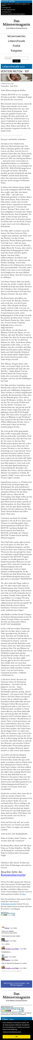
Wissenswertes (16, 36)
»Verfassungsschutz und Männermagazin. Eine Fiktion (15, 4)
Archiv (22, 66)
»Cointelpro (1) (6, 12)
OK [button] (17, 1036)
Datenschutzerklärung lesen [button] (12, 1032)
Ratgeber (16, 50)
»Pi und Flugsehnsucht (8, 9)
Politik (16, 46)
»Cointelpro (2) (6, 7)
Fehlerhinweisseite (8, 904)
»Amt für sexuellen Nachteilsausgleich (13, 14)
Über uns (8, 1019)
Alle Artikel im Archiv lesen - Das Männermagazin (16, 984)
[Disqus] (16, 948)
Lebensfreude (16, 41)
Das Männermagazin (16, 23)
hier (24, 894)
